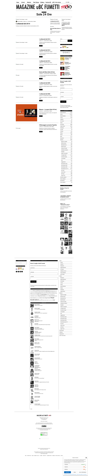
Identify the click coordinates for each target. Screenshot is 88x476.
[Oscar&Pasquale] (32, 367)
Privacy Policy (85, 474)
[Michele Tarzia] (32, 321)
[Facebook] (66, 2)
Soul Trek (62, 170)
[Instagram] (67, 2)
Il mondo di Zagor (64, 156)
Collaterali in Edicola (30, 21)
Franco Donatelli (35, 293)
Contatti (62, 455)
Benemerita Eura (64, 144)
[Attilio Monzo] (32, 378)
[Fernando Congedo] (32, 405)
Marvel (61, 134)
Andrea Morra (37, 381)
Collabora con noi (49, 455)
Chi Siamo (62, 269)
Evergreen (62, 151)
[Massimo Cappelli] (32, 309)
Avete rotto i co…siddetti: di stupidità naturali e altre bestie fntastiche (44, 351)
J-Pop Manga (51, 294)
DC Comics (62, 121)
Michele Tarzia (37, 319)
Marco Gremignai (20, 21)
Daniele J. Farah (37, 342)
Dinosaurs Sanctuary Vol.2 (68, 63)
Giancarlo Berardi (48, 293)
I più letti (61, 129)
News (61, 136)
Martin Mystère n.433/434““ (39, 329)
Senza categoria (62, 178)
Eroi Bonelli (51, 73)
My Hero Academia (37, 397)
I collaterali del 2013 (44, 50)
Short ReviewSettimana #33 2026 (37, 317)
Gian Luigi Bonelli (53, 293)
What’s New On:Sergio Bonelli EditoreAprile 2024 (38, 367)
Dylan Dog (48, 291)
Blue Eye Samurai (37, 343)
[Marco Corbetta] (32, 340)
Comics (61, 117)
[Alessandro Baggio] (32, 397)
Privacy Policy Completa (80, 474)
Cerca (70, 40)
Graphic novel (39, 294)
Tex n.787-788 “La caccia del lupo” (39, 378)
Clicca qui (37, 428)
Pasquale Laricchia (37, 312)
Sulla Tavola (63, 172)
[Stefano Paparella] (32, 355)
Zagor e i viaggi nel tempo (38, 347)
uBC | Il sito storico (56, 2)
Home (17, 2)
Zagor (54, 300)
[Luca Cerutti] (32, 325)
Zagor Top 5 (63, 175)
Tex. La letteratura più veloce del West (40, 309)
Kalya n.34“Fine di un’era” (37, 363)
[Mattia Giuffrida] (32, 401)
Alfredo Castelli (35, 290)
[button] (86, 457)
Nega (75, 472)
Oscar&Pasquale (37, 365)
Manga (39, 295)
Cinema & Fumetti (64, 148)
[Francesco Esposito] (32, 371)
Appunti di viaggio (64, 141)
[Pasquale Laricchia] (32, 313)
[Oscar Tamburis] (32, 328)
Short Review (36, 2)
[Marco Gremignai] (32, 305)
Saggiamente (63, 161)
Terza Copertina (62, 182)
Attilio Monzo (36, 377)
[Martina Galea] (32, 390)
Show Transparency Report (44, 453)
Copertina (61, 119)
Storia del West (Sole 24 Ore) (47, 72)
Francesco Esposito (37, 369)
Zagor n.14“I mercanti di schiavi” (65, 204)
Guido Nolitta (44, 294)
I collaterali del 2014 (23, 24)
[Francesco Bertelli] (32, 359)
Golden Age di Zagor (34, 294)
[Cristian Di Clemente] (32, 347)
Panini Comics (42, 297)
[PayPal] (68, 2)
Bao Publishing (46, 290)
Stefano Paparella (37, 354)
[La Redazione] (32, 317)
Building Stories (37, 374)
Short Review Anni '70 (64, 168)
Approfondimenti (63, 112)
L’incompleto (62, 311)
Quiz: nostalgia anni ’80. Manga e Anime (40, 389)
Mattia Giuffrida (37, 400)
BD (49, 290)
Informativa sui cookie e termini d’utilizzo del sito (70, 474)
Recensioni (62, 138)
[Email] (69, 2)
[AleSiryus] (32, 363)
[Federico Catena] (32, 374)
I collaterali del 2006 (44, 94)
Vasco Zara (36, 331)
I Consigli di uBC (63, 155)
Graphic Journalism (64, 153)
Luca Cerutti (36, 323)
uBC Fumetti (62, 274)
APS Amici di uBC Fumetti (44, 418)
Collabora (42, 2)
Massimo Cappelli (37, 308)
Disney (50, 126)
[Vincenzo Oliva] (32, 351)
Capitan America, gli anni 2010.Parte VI (39, 340)
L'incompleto (63, 158)
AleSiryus (36, 361)
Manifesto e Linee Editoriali (56, 455)
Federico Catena (37, 373)
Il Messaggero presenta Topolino (48, 125)
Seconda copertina (63, 177)
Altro (41, 45)
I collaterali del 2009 (44, 83)
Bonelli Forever (63, 146)
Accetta (67, 472)
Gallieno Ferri (39, 293)
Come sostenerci (63, 272)
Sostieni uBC (48, 2)
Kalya (54, 294)
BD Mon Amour (63, 143)
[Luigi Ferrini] (32, 386)
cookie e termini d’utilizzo (35, 455)
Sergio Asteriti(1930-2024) (36, 386)
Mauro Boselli (51, 295)
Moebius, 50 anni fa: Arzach (68, 58)
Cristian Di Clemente (38, 346)
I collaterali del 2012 (54, 21)
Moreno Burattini (33, 297)
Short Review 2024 (64, 163)
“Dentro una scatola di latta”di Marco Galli (39, 321)
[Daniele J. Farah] (32, 344)
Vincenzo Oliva (37, 350)
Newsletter (44, 455)
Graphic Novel (62, 126)
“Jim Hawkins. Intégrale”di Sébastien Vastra (67, 68)
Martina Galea (37, 388)
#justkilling (36, 401)
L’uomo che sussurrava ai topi (39, 393)
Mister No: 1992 (37, 355)
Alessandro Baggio (37, 396)
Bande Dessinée (40, 290)
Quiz (62, 160)
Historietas (62, 127)
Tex (41, 300)
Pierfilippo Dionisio (37, 335)
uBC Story (62, 173)
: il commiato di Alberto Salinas (68, 73)
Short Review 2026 (63, 320)
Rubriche (29, 2)
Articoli (23, 2)
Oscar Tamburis (37, 327)
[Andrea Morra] (32, 382)
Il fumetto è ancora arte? (38, 370)
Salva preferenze (82, 472)
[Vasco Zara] (32, 332)
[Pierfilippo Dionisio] (32, 336)
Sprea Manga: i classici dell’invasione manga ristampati (42, 324)
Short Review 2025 (64, 165)
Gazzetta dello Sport (44, 293)
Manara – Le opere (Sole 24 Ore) (48, 109)
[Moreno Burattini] (32, 394)
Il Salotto (61, 131)
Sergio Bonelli (47, 297)
